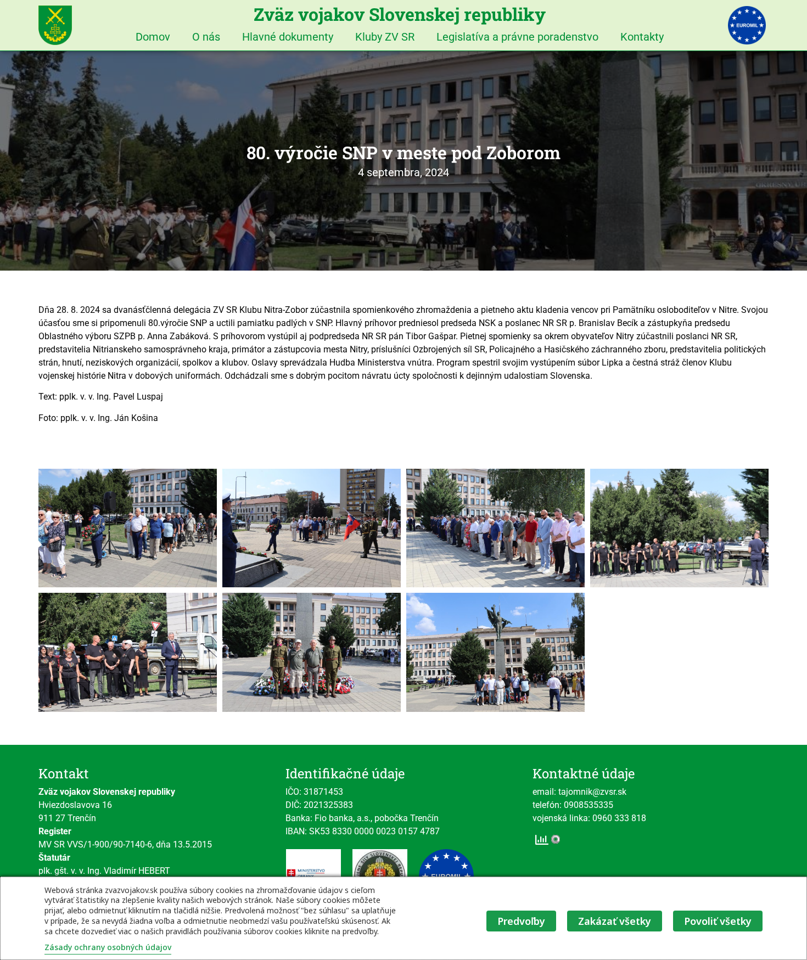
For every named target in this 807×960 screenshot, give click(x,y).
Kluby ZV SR (384, 36)
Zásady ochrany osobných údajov (107, 947)
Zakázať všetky (614, 921)
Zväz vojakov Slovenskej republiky (400, 14)
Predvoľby (521, 921)
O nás (206, 36)
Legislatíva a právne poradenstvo (517, 36)
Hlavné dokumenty (287, 36)
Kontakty (642, 36)
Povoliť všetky (718, 921)
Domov (153, 36)
